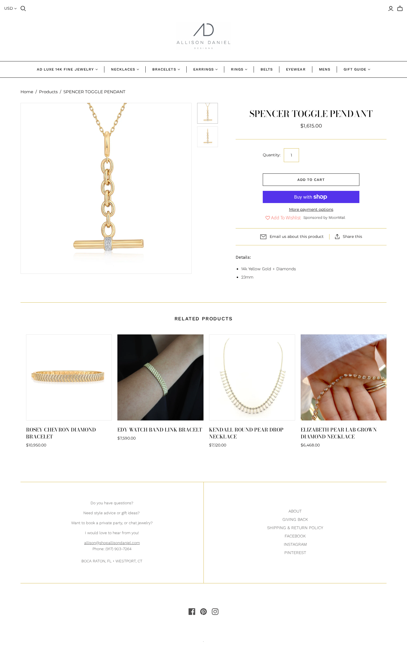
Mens (324, 69)
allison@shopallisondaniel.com (112, 543)
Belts (267, 69)
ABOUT (295, 511)
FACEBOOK (295, 536)
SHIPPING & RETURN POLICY (295, 527)
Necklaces (123, 69)
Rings (237, 69)
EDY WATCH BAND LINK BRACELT (159, 429)
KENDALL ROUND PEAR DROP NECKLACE (246, 433)
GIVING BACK (295, 519)
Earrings (203, 69)
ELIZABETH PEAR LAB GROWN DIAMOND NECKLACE (339, 433)
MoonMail (337, 217)
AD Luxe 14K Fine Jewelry (65, 69)
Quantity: (271, 154)
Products (48, 91)
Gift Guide (355, 69)
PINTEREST (295, 552)
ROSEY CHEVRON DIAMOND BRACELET (61, 433)
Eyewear (295, 69)
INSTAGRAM (295, 544)
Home (26, 91)
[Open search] (23, 8)
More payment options (311, 209)
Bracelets (164, 69)
